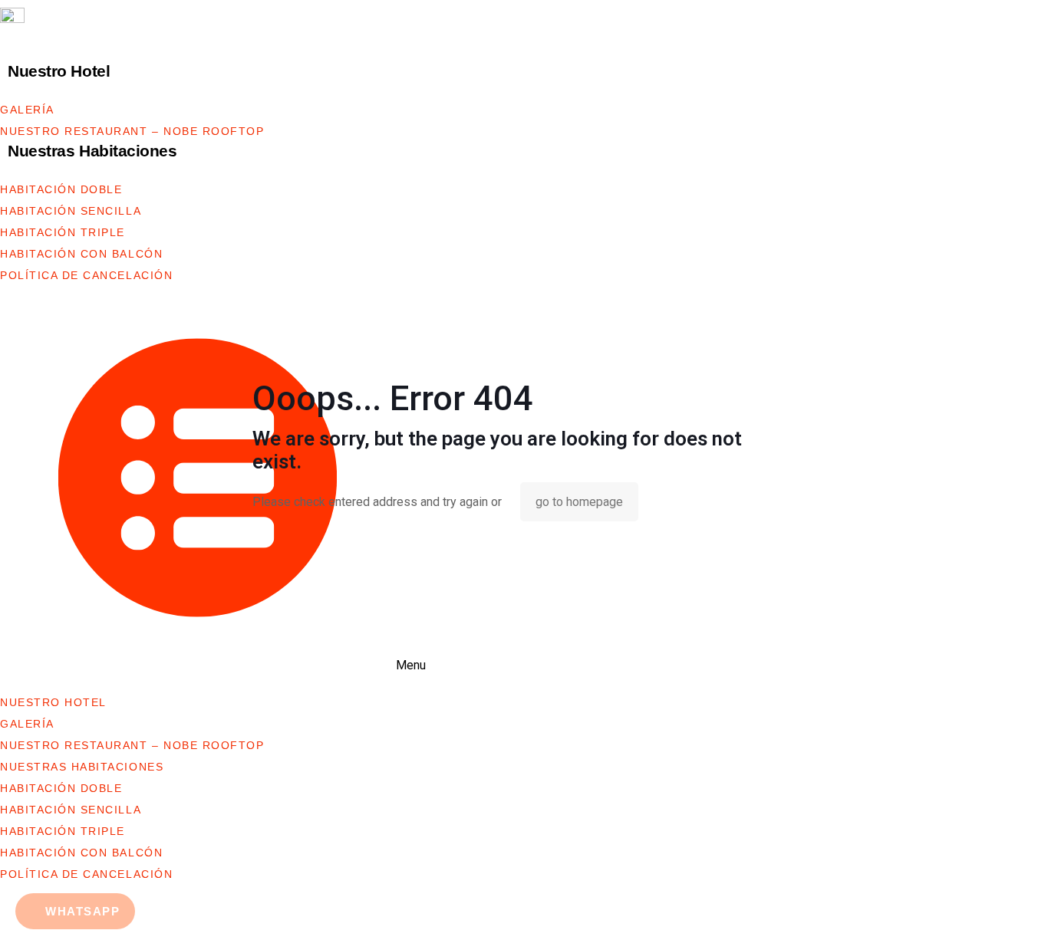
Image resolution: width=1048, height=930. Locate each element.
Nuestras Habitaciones (92, 150)
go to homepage (579, 502)
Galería (27, 110)
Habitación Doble (61, 189)
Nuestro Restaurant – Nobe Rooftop (132, 131)
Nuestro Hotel (59, 71)
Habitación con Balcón (81, 254)
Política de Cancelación (86, 275)
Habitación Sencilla (70, 211)
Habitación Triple (62, 232)
